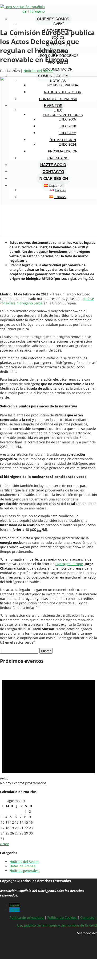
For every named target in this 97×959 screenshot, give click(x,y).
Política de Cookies (62, 917)
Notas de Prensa (22, 866)
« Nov (4, 844)
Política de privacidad (27, 917)
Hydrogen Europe (69, 564)
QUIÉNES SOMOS (53, 19)
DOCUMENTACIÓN (58, 69)
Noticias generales (24, 870)
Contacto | (88, 917)
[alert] (48, 727)
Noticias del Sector (38, 70)
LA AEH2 (58, 24)
